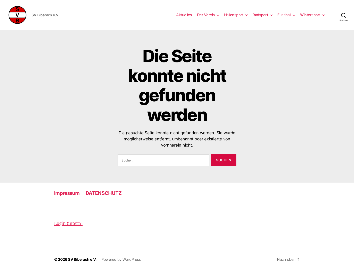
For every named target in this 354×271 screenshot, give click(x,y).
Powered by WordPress (121, 259)
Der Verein (206, 15)
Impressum (66, 193)
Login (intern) (68, 223)
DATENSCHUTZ (104, 193)
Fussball (284, 15)
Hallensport (234, 15)
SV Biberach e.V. (82, 259)
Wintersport (310, 15)
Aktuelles (184, 15)
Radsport (260, 15)
